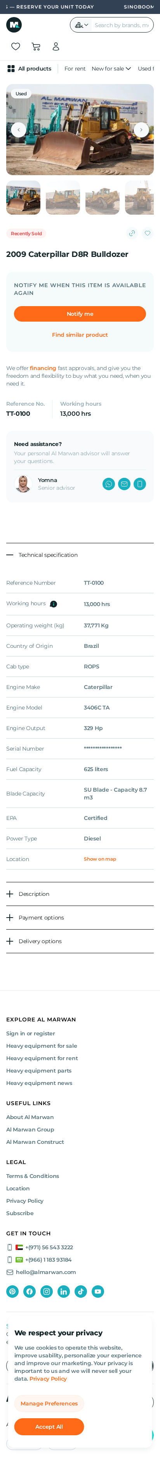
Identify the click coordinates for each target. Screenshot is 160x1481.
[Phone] (140, 484)
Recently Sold (26, 233)
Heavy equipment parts (38, 1070)
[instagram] (46, 1291)
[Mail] (124, 484)
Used (21, 93)
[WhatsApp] (109, 484)
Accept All (49, 1426)
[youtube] (98, 1291)
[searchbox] (122, 25)
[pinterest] (12, 1291)
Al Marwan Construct (35, 1141)
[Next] (141, 130)
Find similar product (80, 334)
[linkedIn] (63, 1291)
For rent (75, 68)
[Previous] (18, 130)
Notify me (80, 313)
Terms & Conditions (32, 1176)
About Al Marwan (30, 1117)
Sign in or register (30, 1033)
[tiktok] (81, 1291)
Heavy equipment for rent (42, 1058)
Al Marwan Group (30, 1129)
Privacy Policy (48, 1378)
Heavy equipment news (39, 1083)
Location (18, 1188)
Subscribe (19, 1213)
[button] (81, 25)
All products (34, 68)
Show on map (100, 859)
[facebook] (29, 1291)
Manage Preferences (49, 1403)
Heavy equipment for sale (41, 1045)
